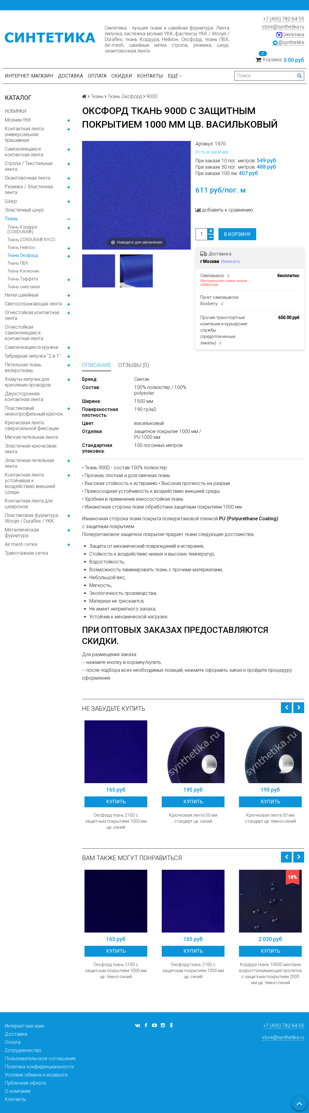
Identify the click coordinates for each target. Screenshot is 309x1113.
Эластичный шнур (24, 210)
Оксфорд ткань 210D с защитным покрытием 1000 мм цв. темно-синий (116, 970)
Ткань (11, 219)
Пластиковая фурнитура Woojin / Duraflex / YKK (31, 518)
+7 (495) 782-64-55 (283, 19)
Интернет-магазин (29, 76)
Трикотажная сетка (26, 553)
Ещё (173, 76)
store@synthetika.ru (283, 27)
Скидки (121, 76)
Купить (116, 802)
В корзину (237, 234)
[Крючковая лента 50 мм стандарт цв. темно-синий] (270, 751)
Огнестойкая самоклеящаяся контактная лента (24, 332)
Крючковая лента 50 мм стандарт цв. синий (193, 818)
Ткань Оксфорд (22, 255)
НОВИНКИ (15, 111)
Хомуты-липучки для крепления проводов (28, 382)
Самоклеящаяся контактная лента (24, 152)
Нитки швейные (22, 295)
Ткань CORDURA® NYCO (31, 239)
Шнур (11, 201)
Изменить (231, 261)
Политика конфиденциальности (39, 1067)
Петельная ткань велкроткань (23, 367)
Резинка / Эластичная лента (29, 189)
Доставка (70, 76)
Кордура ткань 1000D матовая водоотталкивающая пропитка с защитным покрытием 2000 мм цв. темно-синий (270, 973)
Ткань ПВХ (17, 263)
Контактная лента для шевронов (29, 503)
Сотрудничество (23, 1050)
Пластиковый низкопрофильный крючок (34, 411)
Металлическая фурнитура (22, 532)
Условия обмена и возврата (36, 1075)
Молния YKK (18, 120)
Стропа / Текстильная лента (29, 166)
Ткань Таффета (22, 278)
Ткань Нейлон (21, 247)
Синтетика (293, 34)
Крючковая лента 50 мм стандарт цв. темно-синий (270, 818)
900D (152, 96)
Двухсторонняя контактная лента (24, 396)
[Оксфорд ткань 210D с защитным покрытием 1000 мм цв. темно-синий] (115, 901)
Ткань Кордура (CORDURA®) (22, 229)
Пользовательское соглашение (40, 1058)
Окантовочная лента (27, 178)
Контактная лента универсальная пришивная (24, 134)
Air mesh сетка (21, 544)
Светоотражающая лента (33, 304)
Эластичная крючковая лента (30, 448)
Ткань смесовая (23, 286)
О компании (17, 1091)
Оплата (97, 76)
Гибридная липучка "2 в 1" (33, 356)
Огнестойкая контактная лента (32, 315)
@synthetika (291, 42)
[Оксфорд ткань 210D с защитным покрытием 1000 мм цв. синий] (115, 751)
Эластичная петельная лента (29, 463)
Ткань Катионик (23, 271)
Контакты (150, 76)
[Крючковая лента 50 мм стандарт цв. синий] (193, 751)
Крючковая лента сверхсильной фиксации (32, 425)
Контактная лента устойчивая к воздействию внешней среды (30, 483)
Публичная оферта (25, 1083)
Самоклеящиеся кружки (31, 347)
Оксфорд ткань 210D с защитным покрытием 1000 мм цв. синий (116, 821)
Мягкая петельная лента (31, 437)
